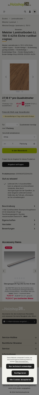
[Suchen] (25, 11)
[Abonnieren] (34, 321)
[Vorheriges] (6, 77)
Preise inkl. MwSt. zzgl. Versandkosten (16, 112)
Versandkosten (8, 385)
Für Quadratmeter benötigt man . (19, 126)
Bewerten (18, 29)
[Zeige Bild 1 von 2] (18, 91)
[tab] (19, 211)
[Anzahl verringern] (4, 143)
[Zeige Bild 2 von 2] (22, 91)
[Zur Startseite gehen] (19, 4)
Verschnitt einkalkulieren (11, 133)
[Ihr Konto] (30, 11)
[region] (19, 77)
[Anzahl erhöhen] (34, 143)
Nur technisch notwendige (20, 366)
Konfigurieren (20, 373)
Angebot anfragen (16, 164)
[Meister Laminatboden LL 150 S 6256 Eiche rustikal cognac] (19, 77)
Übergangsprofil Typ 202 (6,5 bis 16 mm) (19, 284)
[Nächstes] (33, 77)
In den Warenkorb (19, 151)
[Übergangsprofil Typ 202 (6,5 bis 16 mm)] (19, 261)
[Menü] (4, 11)
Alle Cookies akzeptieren (20, 380)
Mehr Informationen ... (22, 361)
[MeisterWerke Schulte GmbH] (19, 41)
